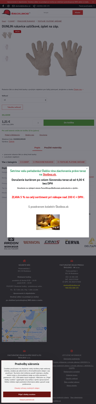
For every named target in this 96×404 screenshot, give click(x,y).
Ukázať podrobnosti (27, 400)
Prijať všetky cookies (26, 394)
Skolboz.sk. (49, 174)
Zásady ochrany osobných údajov (27, 388)
